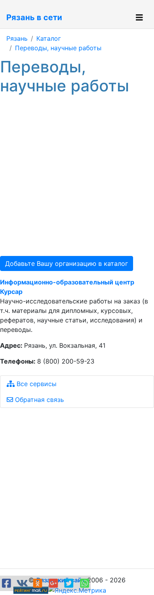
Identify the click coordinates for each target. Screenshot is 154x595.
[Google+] (55, 583)
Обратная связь (38, 400)
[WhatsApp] (84, 583)
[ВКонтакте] (24, 583)
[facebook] (8, 583)
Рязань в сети (34, 17)
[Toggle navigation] (139, 17)
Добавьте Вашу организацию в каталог (66, 263)
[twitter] (70, 583)
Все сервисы (35, 384)
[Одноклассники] (39, 583)
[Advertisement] (77, 176)
